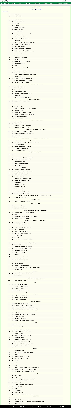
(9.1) (13, 40)
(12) (13, 50)
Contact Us (49, 406)
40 (9, 356)
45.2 (9, 386)
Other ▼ (52, 3)
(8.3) (13, 307)
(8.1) (13, 303)
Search (13, 3)
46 (9, 390)
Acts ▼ (20, 3)
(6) (12, 29)
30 (9, 258)
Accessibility (11, 406)
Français (68, 1)
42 (9, 365)
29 (9, 256)
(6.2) (13, 33)
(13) (13, 52)
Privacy (39, 406)
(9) (12, 38)
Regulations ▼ (28, 3)
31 (9, 273)
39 (9, 354)
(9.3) (13, 44)
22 (9, 212)
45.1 (9, 382)
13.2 (9, 140)
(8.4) (13, 309)
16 (9, 172)
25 (9, 233)
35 (9, 339)
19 (9, 197)
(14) (13, 53)
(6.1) (13, 31)
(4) (12, 25)
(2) (12, 21)
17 (9, 174)
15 (9, 169)
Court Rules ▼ (38, 3)
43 (9, 369)
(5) (12, 27)
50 (9, 403)
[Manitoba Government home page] (60, 407)
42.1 (9, 367)
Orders (45, 3)
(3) (12, 23)
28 (9, 254)
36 (9, 341)
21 (9, 205)
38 (9, 352)
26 (9, 242)
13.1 (9, 131)
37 (9, 350)
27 (9, 250)
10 (9, 101)
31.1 (9, 280)
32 (9, 284)
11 (9, 121)
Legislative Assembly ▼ (62, 3)
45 (9, 379)
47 (9, 392)
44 (9, 375)
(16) (13, 329)
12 (9, 123)
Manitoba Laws (4, 3)
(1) (12, 19)
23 (9, 222)
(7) (12, 35)
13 (9, 127)
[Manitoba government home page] (4, 1)
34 (9, 337)
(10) (13, 46)
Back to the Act (5, 11)
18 (9, 191)
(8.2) (13, 305)
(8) (12, 36)
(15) (13, 326)
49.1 (9, 401)
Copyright (31, 406)
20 (9, 201)
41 (9, 360)
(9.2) (13, 42)
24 (9, 229)
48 (9, 397)
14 (9, 154)
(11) (12, 48)
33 (9, 331)
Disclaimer (22, 406)
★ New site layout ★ (5, 4)
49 (9, 399)
